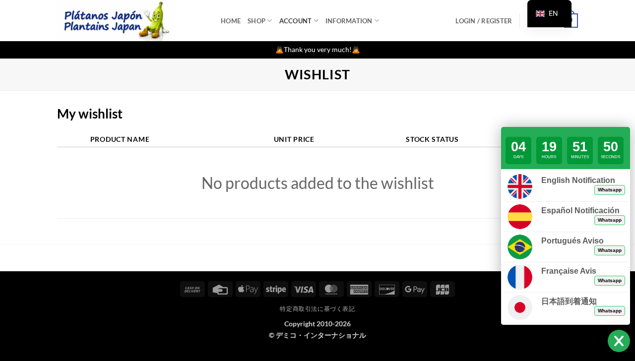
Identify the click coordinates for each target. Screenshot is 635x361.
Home (231, 21)
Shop (256, 21)
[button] (483, 21)
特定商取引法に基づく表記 (317, 308)
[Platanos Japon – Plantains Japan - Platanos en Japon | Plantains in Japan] (131, 20)
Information (349, 21)
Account (295, 21)
